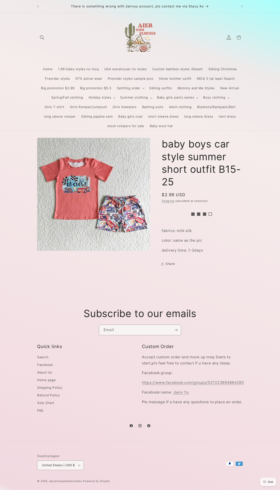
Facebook (45, 365)
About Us (44, 372)
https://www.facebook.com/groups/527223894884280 (193, 382)
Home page (46, 380)
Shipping (168, 200)
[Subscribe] (176, 330)
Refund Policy (48, 395)
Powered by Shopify (96, 481)
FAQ (40, 410)
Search (42, 357)
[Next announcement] (242, 6)
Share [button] (170, 264)
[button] (42, 38)
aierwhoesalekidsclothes (65, 481)
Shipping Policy (49, 388)
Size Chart (45, 403)
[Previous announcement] (38, 6)
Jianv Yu (181, 392)
